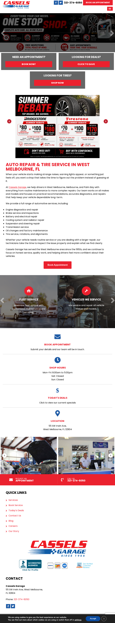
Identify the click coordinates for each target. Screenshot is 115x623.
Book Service (16, 505)
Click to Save (86, 64)
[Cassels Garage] (16, 2)
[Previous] (3, 33)
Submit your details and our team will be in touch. (57, 347)
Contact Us (15, 515)
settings (78, 620)
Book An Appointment (98, 2)
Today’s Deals (16, 510)
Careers (13, 526)
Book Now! (29, 64)
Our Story (14, 531)
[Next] (112, 33)
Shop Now (57, 82)
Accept (93, 618)
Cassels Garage (17, 187)
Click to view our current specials (57, 400)
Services (13, 500)
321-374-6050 (73, 2)
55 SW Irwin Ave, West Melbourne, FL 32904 (57, 425)
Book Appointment (58, 265)
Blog (11, 520)
